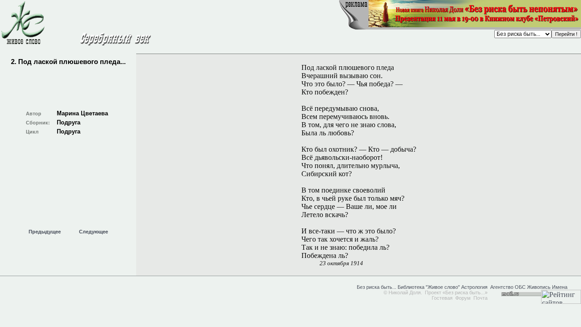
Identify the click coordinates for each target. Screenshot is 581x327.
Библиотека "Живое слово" (428, 287)
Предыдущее (45, 231)
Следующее (93, 231)
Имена (559, 287)
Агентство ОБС (508, 287)
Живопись (539, 287)
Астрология (474, 287)
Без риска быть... (376, 287)
